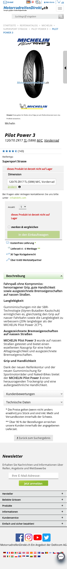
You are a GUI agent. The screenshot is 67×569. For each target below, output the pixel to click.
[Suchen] (61, 16)
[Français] (31, 2)
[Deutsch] (28, 2)
